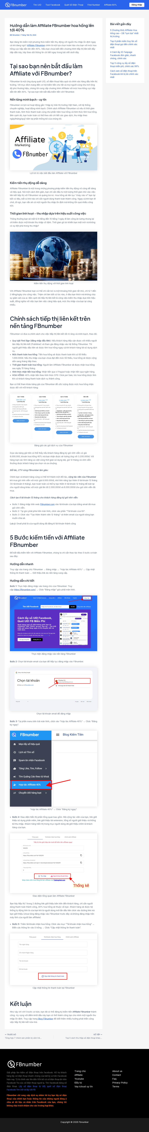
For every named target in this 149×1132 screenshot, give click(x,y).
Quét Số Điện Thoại (73, 5)
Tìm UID (37, 5)
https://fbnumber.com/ (25, 589)
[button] (136, 5)
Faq (114, 1078)
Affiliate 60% (110, 5)
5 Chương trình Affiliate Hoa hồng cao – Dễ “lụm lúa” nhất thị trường (124, 33)
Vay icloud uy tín (83, 1086)
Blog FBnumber (45, 1018)
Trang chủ (80, 1071)
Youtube (79, 1078)
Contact (116, 1075)
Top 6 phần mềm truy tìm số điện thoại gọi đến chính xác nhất (123, 44)
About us (117, 1071)
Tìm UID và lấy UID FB (26, 1089)
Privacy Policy (120, 1082)
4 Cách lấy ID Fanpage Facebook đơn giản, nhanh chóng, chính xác (123, 55)
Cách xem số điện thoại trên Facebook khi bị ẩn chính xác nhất (124, 74)
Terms (115, 1086)
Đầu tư (78, 1082)
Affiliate (78, 1075)
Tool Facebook (53, 5)
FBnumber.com (47, 504)
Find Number (93, 5)
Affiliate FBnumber (36, 45)
